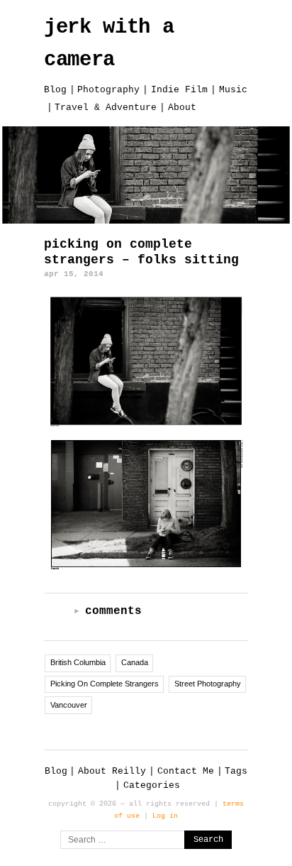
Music (233, 89)
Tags (236, 771)
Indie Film (179, 89)
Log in (165, 815)
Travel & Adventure (106, 107)
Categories (151, 785)
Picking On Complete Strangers (104, 683)
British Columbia (78, 662)
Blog (55, 89)
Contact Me (185, 771)
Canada (134, 662)
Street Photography (207, 683)
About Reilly (112, 771)
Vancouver (68, 705)
